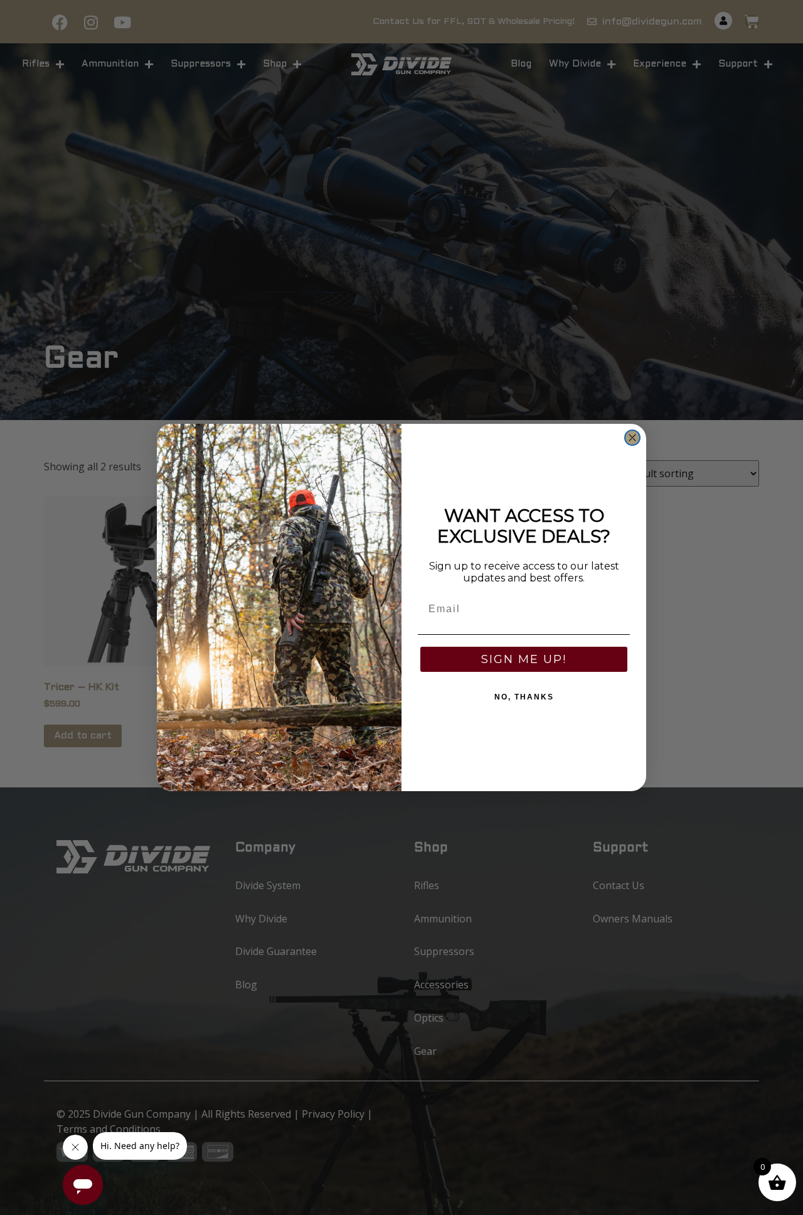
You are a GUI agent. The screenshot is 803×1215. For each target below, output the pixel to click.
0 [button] (762, 1166)
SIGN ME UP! (523, 659)
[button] (777, 1182)
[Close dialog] (632, 437)
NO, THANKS (524, 697)
